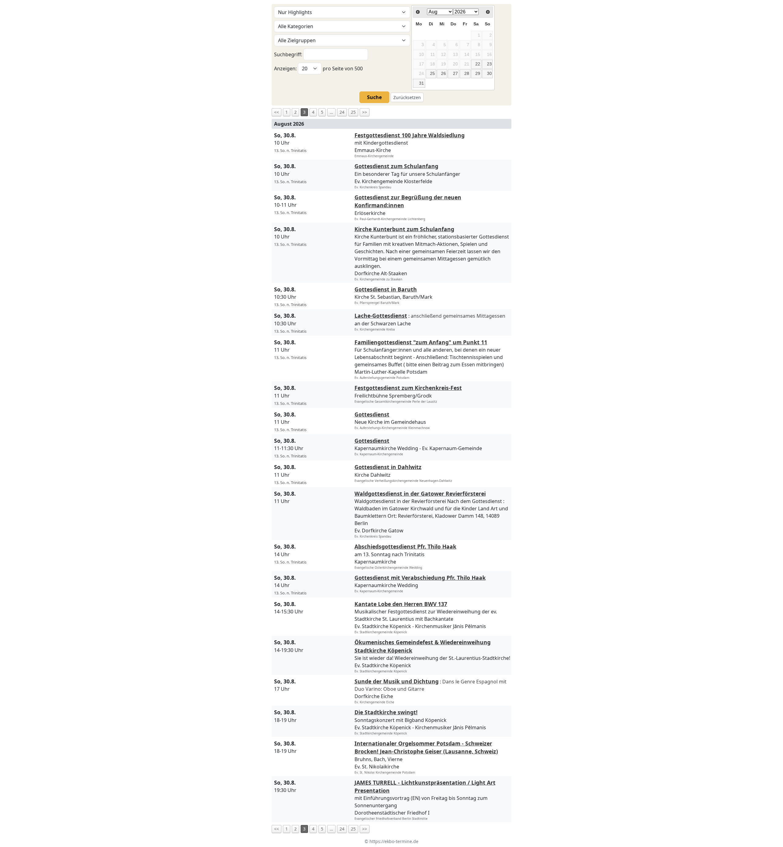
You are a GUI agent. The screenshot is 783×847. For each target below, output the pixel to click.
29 (477, 73)
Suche (374, 97)
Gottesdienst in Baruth (385, 289)
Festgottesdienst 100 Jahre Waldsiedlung (409, 135)
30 (489, 73)
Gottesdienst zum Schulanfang (396, 166)
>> (364, 112)
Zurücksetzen (407, 97)
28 (466, 73)
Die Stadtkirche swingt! (385, 712)
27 (455, 73)
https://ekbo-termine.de (393, 841)
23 (489, 63)
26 (443, 73)
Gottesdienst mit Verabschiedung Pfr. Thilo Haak (420, 577)
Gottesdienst (371, 414)
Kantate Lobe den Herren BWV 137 (400, 604)
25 (432, 73)
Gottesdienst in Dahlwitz (387, 467)
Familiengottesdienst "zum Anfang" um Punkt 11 (420, 342)
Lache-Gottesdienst (380, 315)
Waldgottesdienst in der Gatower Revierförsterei (420, 493)
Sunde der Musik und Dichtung (396, 681)
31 (421, 83)
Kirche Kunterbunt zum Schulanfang (404, 229)
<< (276, 112)
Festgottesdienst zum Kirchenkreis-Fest (408, 387)
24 (342, 112)
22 (477, 63)
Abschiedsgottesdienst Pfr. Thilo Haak (405, 546)
